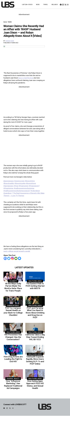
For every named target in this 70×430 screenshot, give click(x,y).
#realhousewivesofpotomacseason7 (16, 191)
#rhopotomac (8, 188)
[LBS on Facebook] (61, 4)
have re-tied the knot (25, 78)
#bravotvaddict (8, 183)
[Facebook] (5, 258)
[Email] (16, 258)
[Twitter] (8, 258)
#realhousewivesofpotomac (24, 188)
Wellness (54, 4)
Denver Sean (10, 41)
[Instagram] (12, 258)
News (38, 4)
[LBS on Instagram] (63, 4)
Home (5, 22)
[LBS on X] (65, 4)
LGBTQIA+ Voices (27, 4)
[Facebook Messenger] (19, 258)
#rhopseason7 (34, 186)
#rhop (16, 186)
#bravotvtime (30, 181)
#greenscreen (19, 181)
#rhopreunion (23, 186)
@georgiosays (8, 181)
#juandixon (7, 193)
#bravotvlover (31, 183)
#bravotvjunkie (20, 183)
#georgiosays (8, 186)
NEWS (10, 22)
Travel (45, 4)
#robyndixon (35, 191)
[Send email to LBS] (67, 4)
